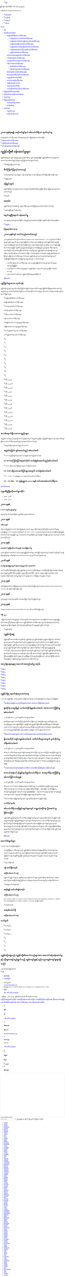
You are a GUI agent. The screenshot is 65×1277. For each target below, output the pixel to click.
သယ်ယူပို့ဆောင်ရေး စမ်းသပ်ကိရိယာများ (18, 88)
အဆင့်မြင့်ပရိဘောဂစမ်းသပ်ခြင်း (26, 999)
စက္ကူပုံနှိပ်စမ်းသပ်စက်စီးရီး (14, 77)
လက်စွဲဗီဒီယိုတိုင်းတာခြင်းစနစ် (44, 999)
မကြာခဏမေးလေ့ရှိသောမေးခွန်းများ (14, 94)
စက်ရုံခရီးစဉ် (10, 105)
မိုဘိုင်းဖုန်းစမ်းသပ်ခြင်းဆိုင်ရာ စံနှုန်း (17, 71)
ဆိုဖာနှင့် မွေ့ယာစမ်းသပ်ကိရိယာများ (20, 69)
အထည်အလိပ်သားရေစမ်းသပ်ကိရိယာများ (18, 60)
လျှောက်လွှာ (7, 97)
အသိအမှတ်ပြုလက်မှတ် (13, 102)
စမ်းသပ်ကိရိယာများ (22, 1002)
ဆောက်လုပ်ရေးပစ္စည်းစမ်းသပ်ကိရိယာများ (18, 55)
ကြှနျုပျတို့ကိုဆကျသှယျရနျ (11, 91)
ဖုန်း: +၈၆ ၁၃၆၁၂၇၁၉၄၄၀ (11, 992)
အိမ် (5, 30)
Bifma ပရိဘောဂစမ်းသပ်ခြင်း (36, 1002)
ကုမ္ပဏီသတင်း (11, 111)
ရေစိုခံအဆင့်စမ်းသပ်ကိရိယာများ (19, 52)
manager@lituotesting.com (10, 985)
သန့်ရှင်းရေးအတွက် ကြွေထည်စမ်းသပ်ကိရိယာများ (23, 49)
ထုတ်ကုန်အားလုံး (5, 486)
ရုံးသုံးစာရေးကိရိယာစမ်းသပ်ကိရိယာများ (18, 74)
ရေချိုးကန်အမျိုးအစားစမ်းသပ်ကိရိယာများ (22, 44)
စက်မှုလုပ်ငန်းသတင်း (13, 113)
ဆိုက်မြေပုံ (7, 975)
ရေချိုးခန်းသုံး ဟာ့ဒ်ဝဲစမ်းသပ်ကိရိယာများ (21, 38)
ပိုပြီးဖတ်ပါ (7, 278)
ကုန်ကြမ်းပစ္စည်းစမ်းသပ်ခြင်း (8, 999)
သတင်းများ (7, 108)
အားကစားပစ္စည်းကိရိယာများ (15, 80)
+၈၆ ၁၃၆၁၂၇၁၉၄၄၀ (10, 1018)
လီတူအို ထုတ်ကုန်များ (10, 32)
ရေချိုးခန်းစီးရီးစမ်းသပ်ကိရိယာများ (16, 35)
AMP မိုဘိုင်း (7, 978)
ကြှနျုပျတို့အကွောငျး (9, 99)
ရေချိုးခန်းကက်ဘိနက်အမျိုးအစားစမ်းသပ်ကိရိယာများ (25, 41)
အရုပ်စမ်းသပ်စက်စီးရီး (13, 85)
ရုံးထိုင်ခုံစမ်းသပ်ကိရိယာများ (18, 66)
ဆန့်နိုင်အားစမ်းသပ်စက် (13, 83)
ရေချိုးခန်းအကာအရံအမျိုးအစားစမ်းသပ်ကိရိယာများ (24, 46)
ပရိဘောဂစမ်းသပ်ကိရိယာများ (15, 63)
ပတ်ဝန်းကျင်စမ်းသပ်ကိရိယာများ (16, 58)
